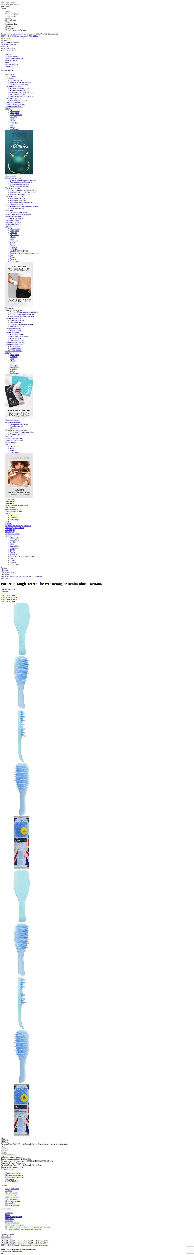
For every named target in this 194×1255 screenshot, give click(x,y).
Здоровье (8, 524)
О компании (5, 1209)
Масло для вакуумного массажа (22, 316)
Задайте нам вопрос (22, 1245)
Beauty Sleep (14, 367)
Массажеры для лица (13, 86)
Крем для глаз (15, 347)
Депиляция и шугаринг (19, 212)
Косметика (9, 308)
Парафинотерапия (17, 208)
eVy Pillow (14, 542)
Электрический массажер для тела (23, 180)
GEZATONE (15, 111)
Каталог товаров (7, 70)
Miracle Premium (16, 115)
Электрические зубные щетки (16, 505)
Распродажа (9, 74)
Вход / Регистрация (8, 44)
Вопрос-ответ (21, 1163)
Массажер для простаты (14, 528)
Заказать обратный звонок (11, 34)
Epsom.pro (14, 365)
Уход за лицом (10, 76)
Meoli (12, 448)
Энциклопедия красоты (14, 58)
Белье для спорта (16, 218)
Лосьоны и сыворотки (13, 351)
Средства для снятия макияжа (21, 324)
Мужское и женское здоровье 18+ (18, 526)
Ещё (7, 522)
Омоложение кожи (17, 320)
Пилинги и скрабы (17, 340)
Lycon (12, 239)
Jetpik (12, 544)
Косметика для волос (13, 422)
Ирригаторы (10, 501)
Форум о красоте (11, 60)
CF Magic (13, 117)
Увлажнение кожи (17, 326)
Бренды (8, 54)
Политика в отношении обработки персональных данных (27, 1227)
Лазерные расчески (17, 434)
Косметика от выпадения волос (22, 432)
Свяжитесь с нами (12, 1223)
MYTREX (14, 123)
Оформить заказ (42, 1245)
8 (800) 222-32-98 (33, 36)
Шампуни (14, 428)
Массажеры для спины (14, 196)
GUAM (12, 237)
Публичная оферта (12, 1201)
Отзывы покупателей (13, 1217)
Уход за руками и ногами (14, 204)
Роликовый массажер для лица (21, 92)
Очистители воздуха (13, 509)
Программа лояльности (14, 1175)
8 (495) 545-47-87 (11, 1181)
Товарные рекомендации (14, 1225)
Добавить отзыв (7, 1169)
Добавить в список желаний (12, 1157)
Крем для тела (15, 338)
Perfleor (12, 450)
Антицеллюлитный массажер (21, 182)
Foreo (12, 119)
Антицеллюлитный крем (19, 336)
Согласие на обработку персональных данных (23, 1229)
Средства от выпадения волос (16, 430)
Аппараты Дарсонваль (14, 103)
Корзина (33, 1245)
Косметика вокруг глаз (14, 345)
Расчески (8, 436)
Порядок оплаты (11, 1193)
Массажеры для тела (13, 178)
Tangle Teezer (12, 597)
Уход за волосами (12, 420)
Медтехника (10, 499)
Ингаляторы (10, 507)
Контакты (9, 1213)
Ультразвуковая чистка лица (20, 82)
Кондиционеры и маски (19, 424)
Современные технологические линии (25, 253)
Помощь (8, 66)
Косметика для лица (13, 318)
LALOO (13, 121)
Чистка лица (10, 78)
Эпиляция (9, 210)
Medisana (13, 247)
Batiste (12, 371)
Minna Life (14, 241)
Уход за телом (10, 176)
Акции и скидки (11, 56)
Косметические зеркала (14, 107)
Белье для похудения (13, 216)
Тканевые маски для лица (15, 105)
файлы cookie (17, 1251)
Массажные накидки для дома (21, 202)
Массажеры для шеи (13, 223)
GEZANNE (14, 235)
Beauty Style (14, 113)
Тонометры (9, 503)
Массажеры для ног (12, 188)
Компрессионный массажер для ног (23, 190)
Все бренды (14, 129)
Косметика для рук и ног (14, 342)
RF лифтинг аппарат (18, 94)
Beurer (12, 127)
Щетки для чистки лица (19, 84)
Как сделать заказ (12, 1189)
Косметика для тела (12, 332)
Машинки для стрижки (14, 440)
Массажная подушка (18, 200)
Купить (4, 1152)
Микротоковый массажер (19, 88)
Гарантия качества (12, 1197)
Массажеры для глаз (13, 98)
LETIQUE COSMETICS (19, 251)
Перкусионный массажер (19, 186)
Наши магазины (11, 64)
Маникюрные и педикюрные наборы (24, 206)
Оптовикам (9, 1179)
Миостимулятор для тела (19, 184)
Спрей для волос (16, 426)
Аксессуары (10, 530)
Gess (11, 125)
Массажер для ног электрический (23, 192)
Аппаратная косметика (14, 310)
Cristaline (13, 233)
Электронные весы (12, 225)
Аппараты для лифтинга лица (21, 96)
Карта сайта (9, 1203)
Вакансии (9, 1221)
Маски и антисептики (13, 511)
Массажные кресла (12, 220)
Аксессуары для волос (13, 438)
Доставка (8, 1191)
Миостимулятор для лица (19, 90)
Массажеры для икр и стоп (20, 194)
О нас (7, 62)
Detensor (13, 259)
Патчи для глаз (15, 349)
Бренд (3, 597)
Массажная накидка (17, 198)
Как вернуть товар (12, 1205)
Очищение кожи (16, 322)
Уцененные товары (12, 534)
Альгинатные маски (13, 328)
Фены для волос (11, 442)
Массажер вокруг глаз (18, 100)
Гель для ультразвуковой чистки (22, 314)
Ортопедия (9, 532)
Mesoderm (13, 357)
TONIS (12, 243)
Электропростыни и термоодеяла (18, 214)
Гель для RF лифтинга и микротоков (24, 312)
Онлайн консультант (13, 1173)
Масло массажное (16, 334)
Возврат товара (11, 1195)
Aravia (12, 245)
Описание (5, 1163)
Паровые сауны (16, 80)
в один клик (8, 1155)
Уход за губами (15, 330)
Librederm (13, 369)
